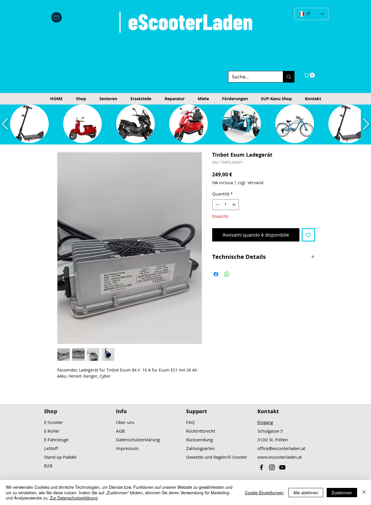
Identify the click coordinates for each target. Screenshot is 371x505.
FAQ (190, 422)
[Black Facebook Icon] (261, 467)
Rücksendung (199, 439)
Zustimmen (342, 492)
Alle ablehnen (305, 492)
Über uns (125, 422)
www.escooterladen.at (279, 457)
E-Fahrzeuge (56, 439)
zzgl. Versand (250, 182)
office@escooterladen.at (281, 448)
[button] (310, 75)
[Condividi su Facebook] (215, 274)
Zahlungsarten (200, 448)
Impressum (127, 448)
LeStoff (51, 448)
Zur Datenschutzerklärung (74, 498)
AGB (120, 431)
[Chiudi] (364, 492)
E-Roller (51, 431)
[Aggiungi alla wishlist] (308, 234)
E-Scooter (53, 422)
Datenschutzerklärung (138, 439)
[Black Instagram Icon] (272, 467)
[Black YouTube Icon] (282, 467)
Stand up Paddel (60, 457)
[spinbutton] (225, 205)
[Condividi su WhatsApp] (226, 274)
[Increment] (234, 205)
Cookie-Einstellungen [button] (264, 492)
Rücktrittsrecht (200, 431)
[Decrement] (216, 205)
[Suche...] (288, 76)
